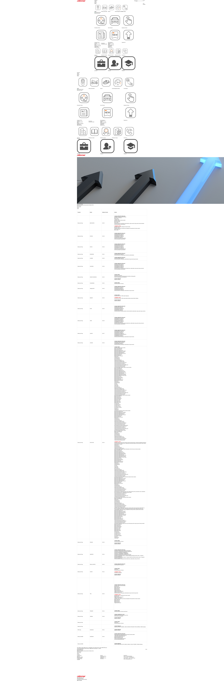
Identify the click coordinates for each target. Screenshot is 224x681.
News (95, 2)
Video (95, 1)
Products (95, 0)
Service (78, 74)
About (95, 3)
